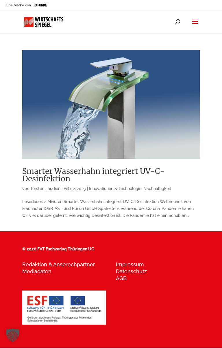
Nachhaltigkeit (157, 188)
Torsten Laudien (45, 188)
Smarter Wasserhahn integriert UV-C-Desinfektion (93, 174)
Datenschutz (131, 271)
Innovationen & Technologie (115, 188)
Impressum (130, 264)
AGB (121, 278)
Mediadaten (36, 271)
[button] (12, 335)
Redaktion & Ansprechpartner (58, 264)
